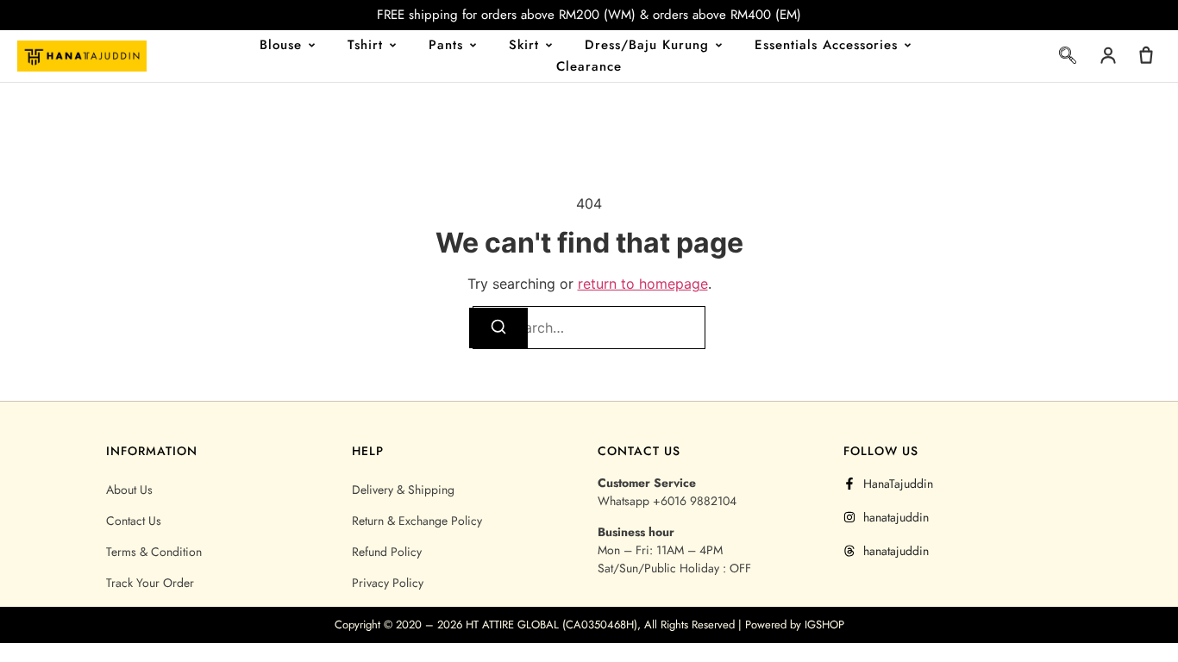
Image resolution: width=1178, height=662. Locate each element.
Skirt (524, 44)
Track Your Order (150, 582)
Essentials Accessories (826, 44)
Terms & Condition (154, 551)
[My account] (1108, 55)
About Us (129, 489)
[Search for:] (589, 327)
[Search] (498, 328)
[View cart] (1146, 55)
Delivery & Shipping (403, 489)
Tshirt (365, 44)
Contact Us (133, 520)
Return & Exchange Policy (417, 520)
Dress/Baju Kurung (647, 44)
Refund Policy (387, 551)
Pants (446, 44)
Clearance (589, 66)
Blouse (281, 44)
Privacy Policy (387, 582)
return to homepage (643, 283)
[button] (1067, 58)
